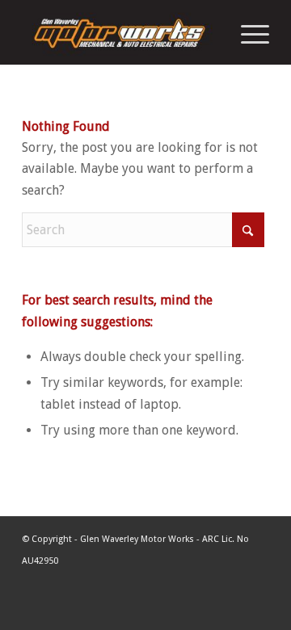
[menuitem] (247, 32)
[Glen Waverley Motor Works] (121, 32)
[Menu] (247, 32)
